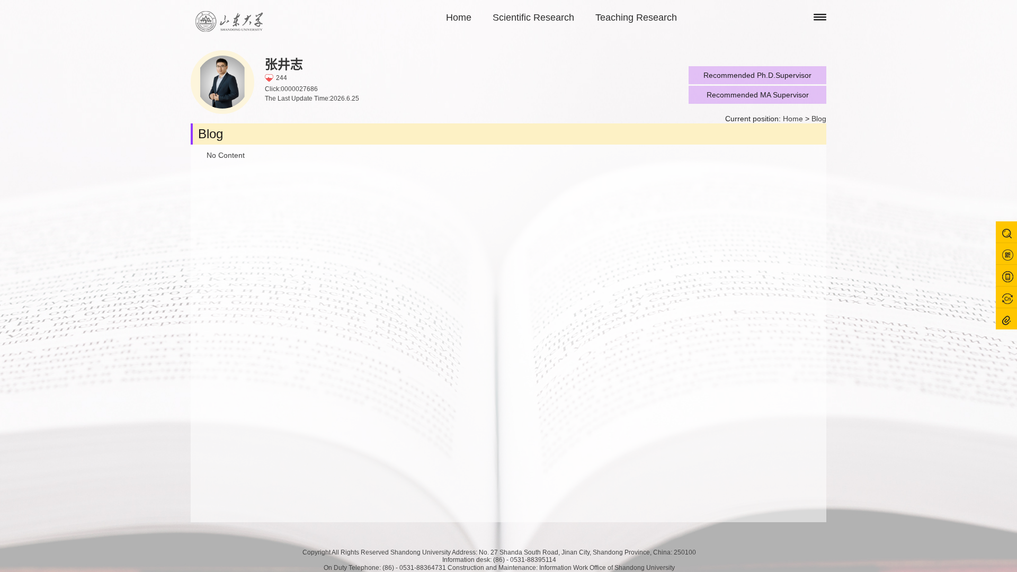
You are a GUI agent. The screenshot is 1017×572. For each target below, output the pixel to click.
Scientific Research (533, 17)
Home (458, 17)
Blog (818, 118)
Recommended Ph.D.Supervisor (757, 75)
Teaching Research (636, 17)
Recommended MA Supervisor (758, 95)
